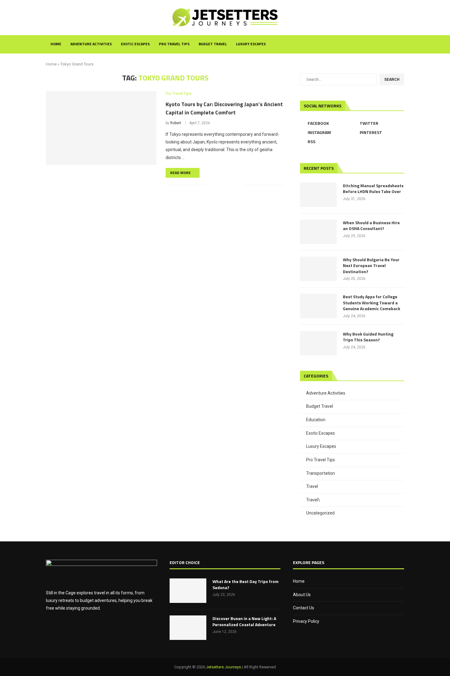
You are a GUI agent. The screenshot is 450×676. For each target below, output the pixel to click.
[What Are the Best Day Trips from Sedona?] (188, 590)
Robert (175, 123)
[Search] (401, 44)
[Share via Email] (238, 185)
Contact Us (303, 607)
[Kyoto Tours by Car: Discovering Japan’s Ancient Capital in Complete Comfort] (101, 128)
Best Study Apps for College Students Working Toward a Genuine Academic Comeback (371, 303)
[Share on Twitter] (225, 185)
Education (315, 419)
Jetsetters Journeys (223, 667)
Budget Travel (213, 44)
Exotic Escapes (135, 44)
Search (391, 79)
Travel (312, 486)
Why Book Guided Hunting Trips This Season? (368, 337)
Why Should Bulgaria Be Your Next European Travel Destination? (371, 266)
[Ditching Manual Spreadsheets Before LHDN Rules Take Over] (318, 195)
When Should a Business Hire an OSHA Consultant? (371, 226)
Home (56, 44)
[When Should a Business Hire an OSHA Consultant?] (318, 232)
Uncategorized (320, 513)
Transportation (320, 473)
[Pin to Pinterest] (232, 185)
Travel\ (313, 499)
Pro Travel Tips (174, 44)
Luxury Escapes (251, 44)
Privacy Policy (306, 621)
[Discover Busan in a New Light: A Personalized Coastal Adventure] (188, 627)
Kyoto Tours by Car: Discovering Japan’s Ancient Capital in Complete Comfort (224, 108)
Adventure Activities (91, 44)
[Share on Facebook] (219, 185)
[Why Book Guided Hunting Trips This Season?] (318, 343)
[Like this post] (211, 185)
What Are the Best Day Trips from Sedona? (245, 584)
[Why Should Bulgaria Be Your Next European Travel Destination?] (318, 269)
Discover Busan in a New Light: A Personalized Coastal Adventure (244, 621)
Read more (180, 173)
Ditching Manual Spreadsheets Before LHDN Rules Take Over (373, 189)
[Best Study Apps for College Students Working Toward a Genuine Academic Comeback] (318, 306)
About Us (302, 594)
